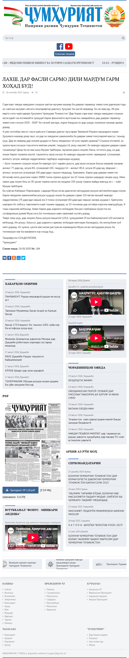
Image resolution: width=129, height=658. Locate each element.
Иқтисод (9, 592)
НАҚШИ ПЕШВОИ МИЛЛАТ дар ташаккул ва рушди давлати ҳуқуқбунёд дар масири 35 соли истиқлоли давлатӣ (96, 437)
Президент (10, 634)
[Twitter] (23, 258)
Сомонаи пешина (64, 54)
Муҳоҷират (10, 602)
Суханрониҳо (53, 592)
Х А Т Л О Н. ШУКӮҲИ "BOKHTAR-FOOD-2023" (95, 525)
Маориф (9, 613)
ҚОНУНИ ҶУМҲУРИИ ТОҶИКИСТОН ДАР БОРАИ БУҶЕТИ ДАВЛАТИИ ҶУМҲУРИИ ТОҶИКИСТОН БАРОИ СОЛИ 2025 (92, 479)
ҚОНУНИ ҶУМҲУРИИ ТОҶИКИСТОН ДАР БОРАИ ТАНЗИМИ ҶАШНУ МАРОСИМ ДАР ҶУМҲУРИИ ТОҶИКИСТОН (93, 539)
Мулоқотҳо (52, 596)
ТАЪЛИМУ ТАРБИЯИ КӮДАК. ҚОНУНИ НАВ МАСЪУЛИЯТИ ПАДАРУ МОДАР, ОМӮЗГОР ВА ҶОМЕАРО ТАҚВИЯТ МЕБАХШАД (95, 497)
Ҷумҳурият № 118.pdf (22, 490)
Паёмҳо (50, 589)
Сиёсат (8, 589)
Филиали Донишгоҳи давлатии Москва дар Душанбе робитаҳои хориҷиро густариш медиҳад (30, 342)
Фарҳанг (9, 616)
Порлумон (9, 641)
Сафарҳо (51, 599)
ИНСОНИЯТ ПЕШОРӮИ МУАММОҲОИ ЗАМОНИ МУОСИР (96, 512)
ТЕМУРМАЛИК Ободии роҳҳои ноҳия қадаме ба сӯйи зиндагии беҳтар (31, 383)
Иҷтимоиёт (10, 596)
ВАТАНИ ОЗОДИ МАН (81, 408)
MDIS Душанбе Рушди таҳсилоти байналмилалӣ (24, 358)
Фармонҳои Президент (100, 592)
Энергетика (10, 599)
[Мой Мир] (19, 258)
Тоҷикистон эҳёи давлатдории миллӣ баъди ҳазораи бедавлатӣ (94, 421)
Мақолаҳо (52, 606)
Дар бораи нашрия (98, 634)
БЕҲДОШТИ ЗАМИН (80, 380)
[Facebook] (9, 258)
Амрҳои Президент (98, 599)
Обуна (92, 645)
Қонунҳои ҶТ (95, 589)
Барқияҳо (51, 609)
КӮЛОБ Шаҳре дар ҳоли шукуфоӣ (24, 370)
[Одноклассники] (14, 258)
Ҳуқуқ (7, 606)
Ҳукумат (8, 638)
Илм (7, 609)
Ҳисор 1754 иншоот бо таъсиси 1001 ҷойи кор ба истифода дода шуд (32, 326)
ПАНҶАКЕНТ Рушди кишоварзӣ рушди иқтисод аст (32, 298)
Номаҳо (8, 623)
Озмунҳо (93, 638)
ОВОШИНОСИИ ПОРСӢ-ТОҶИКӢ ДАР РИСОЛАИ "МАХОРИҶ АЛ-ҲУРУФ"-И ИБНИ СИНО (93, 394)
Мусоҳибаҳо (53, 602)
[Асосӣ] (65, 20)
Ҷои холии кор (96, 641)
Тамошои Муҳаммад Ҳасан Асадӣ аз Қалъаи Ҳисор (30, 312)
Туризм (8, 619)
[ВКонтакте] (5, 258)
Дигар (8, 645)
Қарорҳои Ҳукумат (98, 596)
